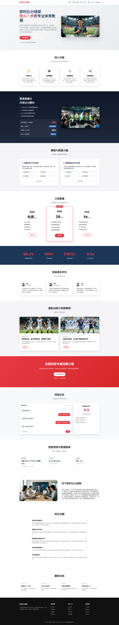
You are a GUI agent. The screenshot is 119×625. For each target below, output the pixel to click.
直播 (74, 2)
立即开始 (32, 235)
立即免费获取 (59, 374)
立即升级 (87, 235)
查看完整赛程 (39, 181)
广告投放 (87, 607)
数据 (77, 2)
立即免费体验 (25, 37)
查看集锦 (66, 347)
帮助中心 (70, 609)
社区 (85, 2)
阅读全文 (25, 347)
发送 (68, 431)
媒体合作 (87, 611)
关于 (93, 2)
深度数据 (53, 611)
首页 (70, 2)
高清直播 (53, 609)
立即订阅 (59, 235)
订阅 (81, 2)
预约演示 (87, 614)
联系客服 (70, 614)
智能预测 (53, 614)
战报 (89, 2)
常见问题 (97, 2)
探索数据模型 (80, 181)
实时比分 (53, 607)
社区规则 (70, 611)
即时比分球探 (24, 2)
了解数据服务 (37, 37)
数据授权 (87, 609)
